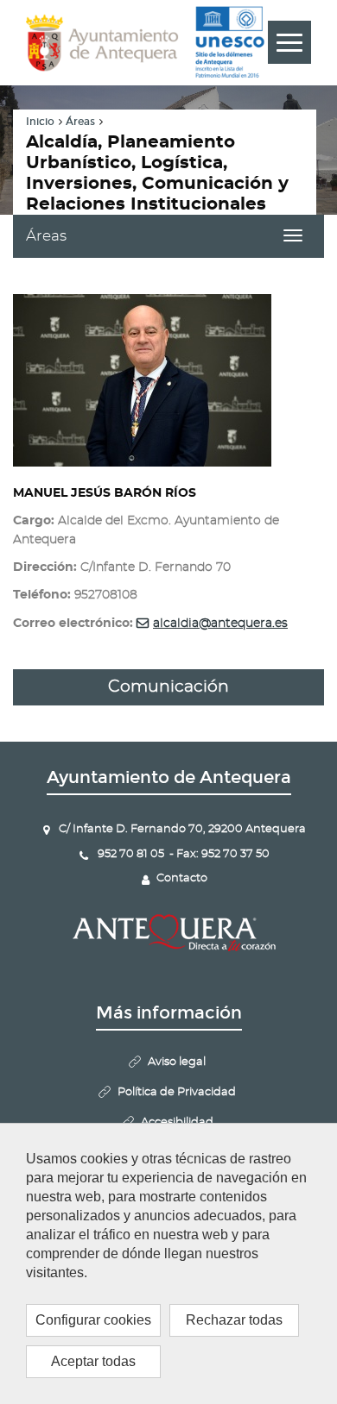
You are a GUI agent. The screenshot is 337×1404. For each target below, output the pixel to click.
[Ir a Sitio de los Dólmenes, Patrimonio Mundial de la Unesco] (229, 42)
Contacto (181, 878)
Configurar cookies (93, 1320)
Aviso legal (177, 1062)
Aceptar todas (93, 1361)
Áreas (80, 122)
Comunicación (168, 687)
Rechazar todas (234, 1320)
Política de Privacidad (177, 1092)
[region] (168, 1263)
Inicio (40, 122)
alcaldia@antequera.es (220, 623)
